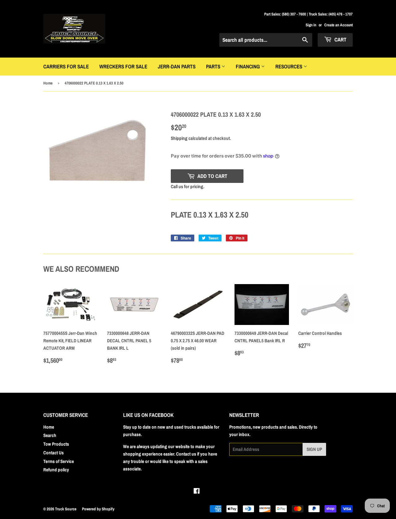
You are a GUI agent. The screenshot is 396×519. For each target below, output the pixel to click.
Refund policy (56, 469)
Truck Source (65, 509)
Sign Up (314, 449)
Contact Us (53, 452)
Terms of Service (58, 461)
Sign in (311, 25)
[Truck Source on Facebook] (196, 491)
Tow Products (56, 444)
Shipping (179, 138)
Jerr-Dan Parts (177, 66)
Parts (214, 66)
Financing (248, 66)
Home (48, 83)
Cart (339, 39)
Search (49, 435)
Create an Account (338, 25)
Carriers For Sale (66, 66)
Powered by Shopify (98, 509)
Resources (289, 66)
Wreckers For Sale (123, 66)
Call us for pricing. (187, 186)
